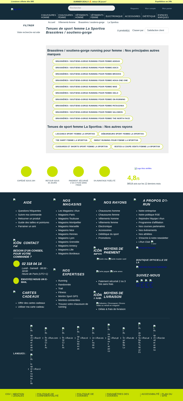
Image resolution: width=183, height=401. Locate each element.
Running (62, 280)
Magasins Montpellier (69, 222)
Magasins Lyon (66, 238)
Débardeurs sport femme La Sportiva (122, 134)
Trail (60, 288)
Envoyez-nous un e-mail (34, 280)
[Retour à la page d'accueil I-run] (24, 12)
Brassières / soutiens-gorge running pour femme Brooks (88, 74)
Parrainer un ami (27, 226)
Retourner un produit (29, 218)
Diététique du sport (108, 234)
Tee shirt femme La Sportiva (71, 140)
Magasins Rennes (68, 234)
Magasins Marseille (68, 226)
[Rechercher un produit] (111, 8)
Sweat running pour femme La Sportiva (116, 140)
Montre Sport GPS (68, 296)
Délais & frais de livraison (112, 309)
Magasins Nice (66, 230)
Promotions (104, 238)
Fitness (62, 292)
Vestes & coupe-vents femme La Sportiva (137, 146)
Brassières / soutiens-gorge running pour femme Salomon (89, 112)
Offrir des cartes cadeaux (31, 303)
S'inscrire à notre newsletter (153, 238)
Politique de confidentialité (48, 395)
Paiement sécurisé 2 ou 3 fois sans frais (112, 282)
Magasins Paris (66, 214)
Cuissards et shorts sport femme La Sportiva (82, 146)
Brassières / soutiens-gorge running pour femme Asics (87, 68)
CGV (8, 394)
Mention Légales (18, 395)
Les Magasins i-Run (69, 210)
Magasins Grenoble (68, 242)
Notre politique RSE (149, 214)
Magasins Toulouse (68, 218)
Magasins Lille (66, 249)
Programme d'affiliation (151, 222)
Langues (19, 353)
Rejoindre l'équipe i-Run (151, 218)
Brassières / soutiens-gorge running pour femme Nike (86, 87)
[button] (26, 176)
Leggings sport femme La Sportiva (75, 134)
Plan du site (167, 395)
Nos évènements (148, 230)
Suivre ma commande (30, 214)
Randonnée (64, 284)
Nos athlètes (145, 234)
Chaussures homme (109, 210)
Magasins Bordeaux (69, 253)
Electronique (105, 226)
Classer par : (138, 30)
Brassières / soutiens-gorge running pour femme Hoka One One (92, 80)
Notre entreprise (147, 210)
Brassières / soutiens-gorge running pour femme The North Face (93, 118)
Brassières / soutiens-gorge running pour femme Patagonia (90, 106)
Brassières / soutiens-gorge (91, 22)
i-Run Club (144, 242)
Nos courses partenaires (152, 226)
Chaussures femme (108, 214)
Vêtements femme (66, 22)
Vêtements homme (108, 218)
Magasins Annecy (67, 245)
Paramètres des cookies (118, 395)
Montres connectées (69, 300)
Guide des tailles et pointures (33, 222)
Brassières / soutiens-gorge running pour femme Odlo (87, 93)
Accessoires (104, 230)
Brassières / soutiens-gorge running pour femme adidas (88, 61)
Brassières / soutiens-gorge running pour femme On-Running (90, 99)
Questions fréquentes (29, 210)
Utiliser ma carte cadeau (31, 307)
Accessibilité (150, 394)
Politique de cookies (85, 395)
